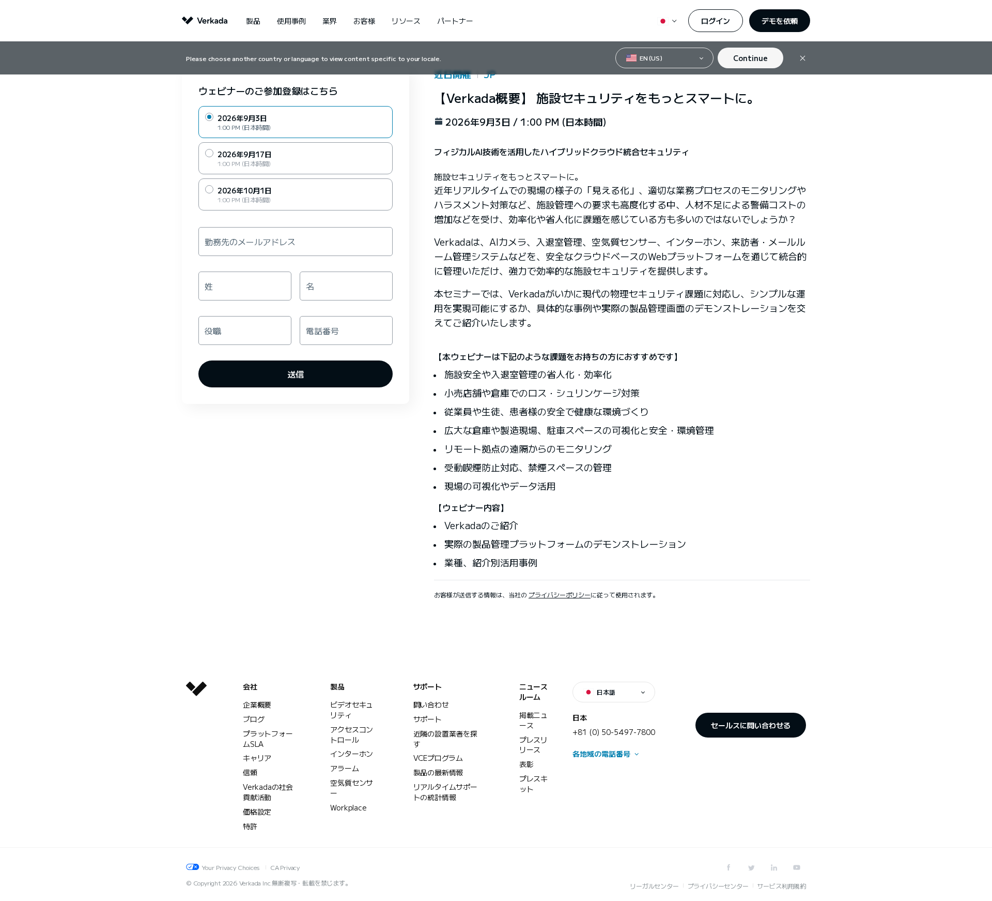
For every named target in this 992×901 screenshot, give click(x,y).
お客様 (364, 21)
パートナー (455, 21)
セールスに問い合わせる (751, 725)
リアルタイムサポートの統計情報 (445, 792)
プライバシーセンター (718, 885)
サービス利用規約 (781, 885)
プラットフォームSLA (268, 738)
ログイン (715, 21)
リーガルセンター (654, 885)
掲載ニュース (533, 720)
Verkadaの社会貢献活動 (268, 792)
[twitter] (751, 867)
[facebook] (728, 867)
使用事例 (291, 21)
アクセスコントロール (351, 734)
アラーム (344, 768)
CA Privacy (285, 867)
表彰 (526, 764)
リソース (406, 21)
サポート (427, 687)
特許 (250, 826)
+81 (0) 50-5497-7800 (613, 732)
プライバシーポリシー (560, 594)
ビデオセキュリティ (351, 709)
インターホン (351, 753)
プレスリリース (533, 744)
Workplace (348, 807)
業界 (329, 21)
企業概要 (257, 704)
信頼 (250, 772)
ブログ (253, 719)
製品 (253, 21)
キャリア (257, 758)
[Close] (802, 58)
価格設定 (257, 811)
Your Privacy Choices (230, 867)
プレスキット (533, 783)
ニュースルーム (533, 692)
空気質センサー (351, 787)
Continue (750, 58)
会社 (250, 687)
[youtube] (796, 867)
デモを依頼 (780, 21)
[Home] (196, 764)
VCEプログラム (438, 758)
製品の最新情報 (438, 772)
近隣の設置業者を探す (445, 738)
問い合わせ (431, 704)
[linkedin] (774, 867)
